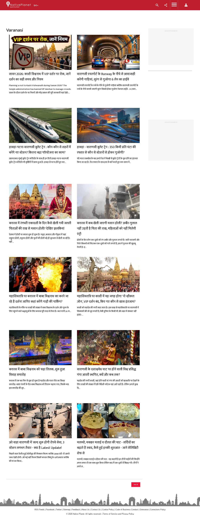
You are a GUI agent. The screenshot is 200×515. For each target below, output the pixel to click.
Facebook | (51, 509)
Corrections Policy (158, 509)
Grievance (144, 509)
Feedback (76, 509)
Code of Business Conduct (127, 509)
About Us (85, 509)
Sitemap (66, 509)
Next (135, 484)
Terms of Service (110, 514)
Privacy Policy (128, 514)
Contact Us (96, 509)
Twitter (58, 509)
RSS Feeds (39, 509)
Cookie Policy (108, 509)
